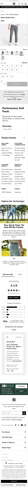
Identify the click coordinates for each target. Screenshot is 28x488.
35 (21, 66)
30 (2, 66)
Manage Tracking (21, 485)
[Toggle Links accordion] (14, 432)
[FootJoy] (14, 3)
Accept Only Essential (7, 485)
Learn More (10, 393)
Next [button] (26, 35)
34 (16, 66)
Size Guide (24, 62)
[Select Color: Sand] (7, 53)
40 (12, 69)
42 (16, 69)
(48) (7, 14)
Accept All (14, 481)
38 (7, 69)
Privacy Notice (10, 467)
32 (7, 66)
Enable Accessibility (14, 0)
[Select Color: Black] (12, 53)
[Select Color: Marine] (3, 58)
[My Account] (22, 4)
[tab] (25, 3)
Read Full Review (16, 361)
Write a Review (14, 14)
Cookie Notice (20, 467)
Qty (2, 81)
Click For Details (17, 419)
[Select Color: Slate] (17, 53)
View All (14, 329)
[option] (14, 36)
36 (2, 69)
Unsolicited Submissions (7, 460)
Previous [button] (2, 35)
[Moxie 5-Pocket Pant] (14, 36)
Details (23, 94)
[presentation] (8, 274)
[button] (2, 4)
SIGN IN (21, 391)
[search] (19, 4)
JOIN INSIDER (21, 386)
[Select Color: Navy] (3, 53)
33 (12, 66)
